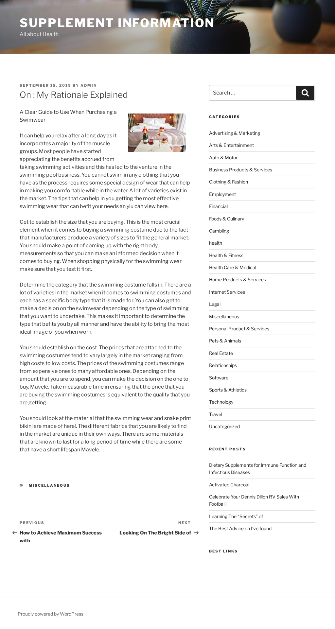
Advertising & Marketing (234, 133)
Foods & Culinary (226, 218)
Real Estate (221, 353)
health (215, 243)
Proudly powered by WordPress (50, 614)
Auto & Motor (223, 157)
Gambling (219, 231)
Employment (222, 194)
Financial (218, 206)
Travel (215, 414)
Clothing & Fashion (228, 181)
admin (88, 85)
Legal (214, 304)
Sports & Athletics (228, 390)
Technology (221, 402)
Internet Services (227, 292)
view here (156, 206)
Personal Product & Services (239, 328)
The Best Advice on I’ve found (240, 528)
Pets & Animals (225, 340)
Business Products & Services (240, 169)
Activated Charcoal (229, 484)
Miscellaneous (49, 485)
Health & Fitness (226, 255)
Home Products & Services (237, 279)
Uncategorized (224, 426)
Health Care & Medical (232, 267)
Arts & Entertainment (231, 145)
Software (218, 377)
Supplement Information (117, 23)
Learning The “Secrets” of (236, 516)
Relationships (223, 365)
